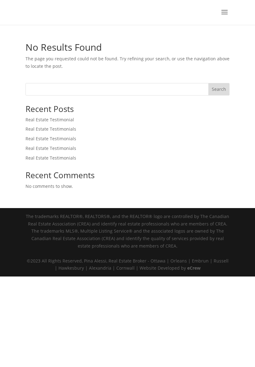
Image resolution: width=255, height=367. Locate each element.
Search (219, 89)
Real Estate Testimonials (51, 129)
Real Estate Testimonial (50, 120)
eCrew (194, 268)
